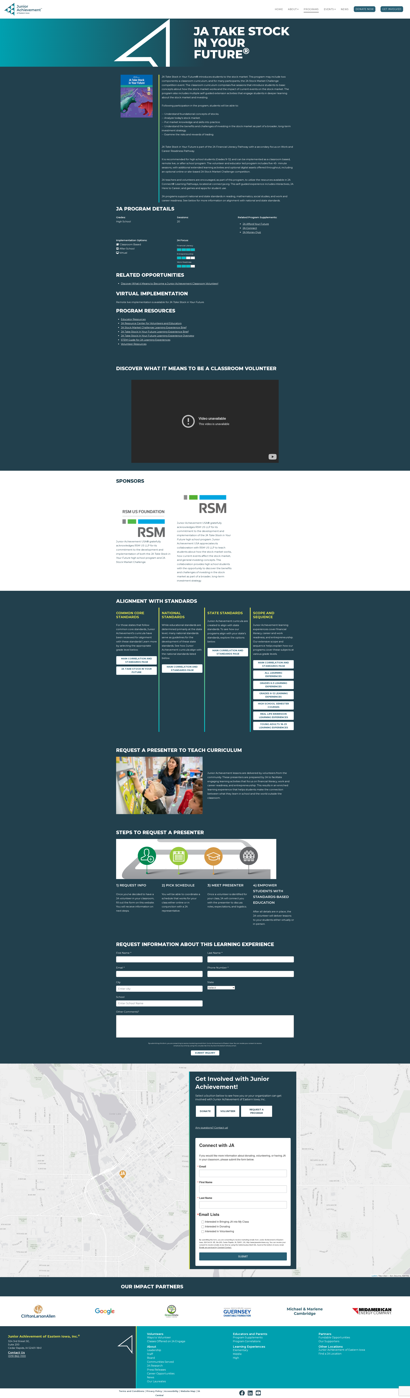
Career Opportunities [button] (160, 1373)
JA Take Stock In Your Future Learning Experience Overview (157, 335)
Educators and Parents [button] (250, 1334)
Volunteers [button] (155, 1334)
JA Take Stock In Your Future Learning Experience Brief (155, 331)
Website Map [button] (187, 1391)
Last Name (214, 952)
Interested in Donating (217, 1226)
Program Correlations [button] (246, 1341)
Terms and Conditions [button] (131, 1391)
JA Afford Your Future (256, 223)
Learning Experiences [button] (249, 1346)
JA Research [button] (155, 1365)
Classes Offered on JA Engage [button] (166, 1341)
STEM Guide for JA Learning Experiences (145, 339)
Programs (311, 9)
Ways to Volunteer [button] (159, 1337)
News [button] (150, 1377)
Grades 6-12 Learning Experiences (273, 695)
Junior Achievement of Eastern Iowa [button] (342, 1349)
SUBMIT (243, 1256)
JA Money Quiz (252, 232)
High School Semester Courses (273, 705)
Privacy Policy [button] (154, 1391)
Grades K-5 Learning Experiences (273, 685)
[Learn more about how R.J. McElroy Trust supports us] (105, 1311)
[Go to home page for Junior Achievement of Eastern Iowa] (23, 9)
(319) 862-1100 (17, 1356)
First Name (123, 952)
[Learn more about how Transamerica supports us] (372, 1311)
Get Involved (391, 9)
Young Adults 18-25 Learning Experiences (273, 726)
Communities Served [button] (160, 1361)
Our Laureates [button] (156, 1381)
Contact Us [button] (16, 1352)
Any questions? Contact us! (211, 1127)
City (118, 982)
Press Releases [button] (156, 1369)
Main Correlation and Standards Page (136, 660)
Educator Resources (133, 319)
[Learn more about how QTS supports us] (38, 1311)
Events (329, 9)
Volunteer (227, 1111)
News (345, 9)
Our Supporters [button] (329, 1341)
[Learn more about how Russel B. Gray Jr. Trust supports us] (172, 1311)
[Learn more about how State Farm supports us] (238, 1311)
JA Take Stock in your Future (136, 670)
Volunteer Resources (133, 343)
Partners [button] (325, 1334)
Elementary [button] (240, 1350)
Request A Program (257, 1111)
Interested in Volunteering (219, 1231)
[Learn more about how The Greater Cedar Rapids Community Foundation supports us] (305, 1311)
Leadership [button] (154, 1350)
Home (279, 9)
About (292, 9)
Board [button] (151, 1357)
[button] (298, 9)
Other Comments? (127, 1011)
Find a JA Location (330, 1353)
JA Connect (250, 228)
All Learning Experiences (273, 674)
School (120, 996)
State (210, 982)
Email (120, 967)
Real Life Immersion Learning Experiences (273, 715)
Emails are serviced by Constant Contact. (215, 1247)
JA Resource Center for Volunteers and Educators (151, 323)
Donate (205, 1111)
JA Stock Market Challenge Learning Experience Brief (153, 327)
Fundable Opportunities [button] (334, 1337)
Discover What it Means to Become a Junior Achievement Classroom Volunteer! (169, 283)
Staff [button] (150, 1354)
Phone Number (217, 967)
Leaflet (374, 1275)
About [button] (151, 1346)
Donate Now (365, 9)
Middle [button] (237, 1354)
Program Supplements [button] (247, 1337)
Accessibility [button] (171, 1391)
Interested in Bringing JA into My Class (227, 1221)
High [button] (236, 1357)
